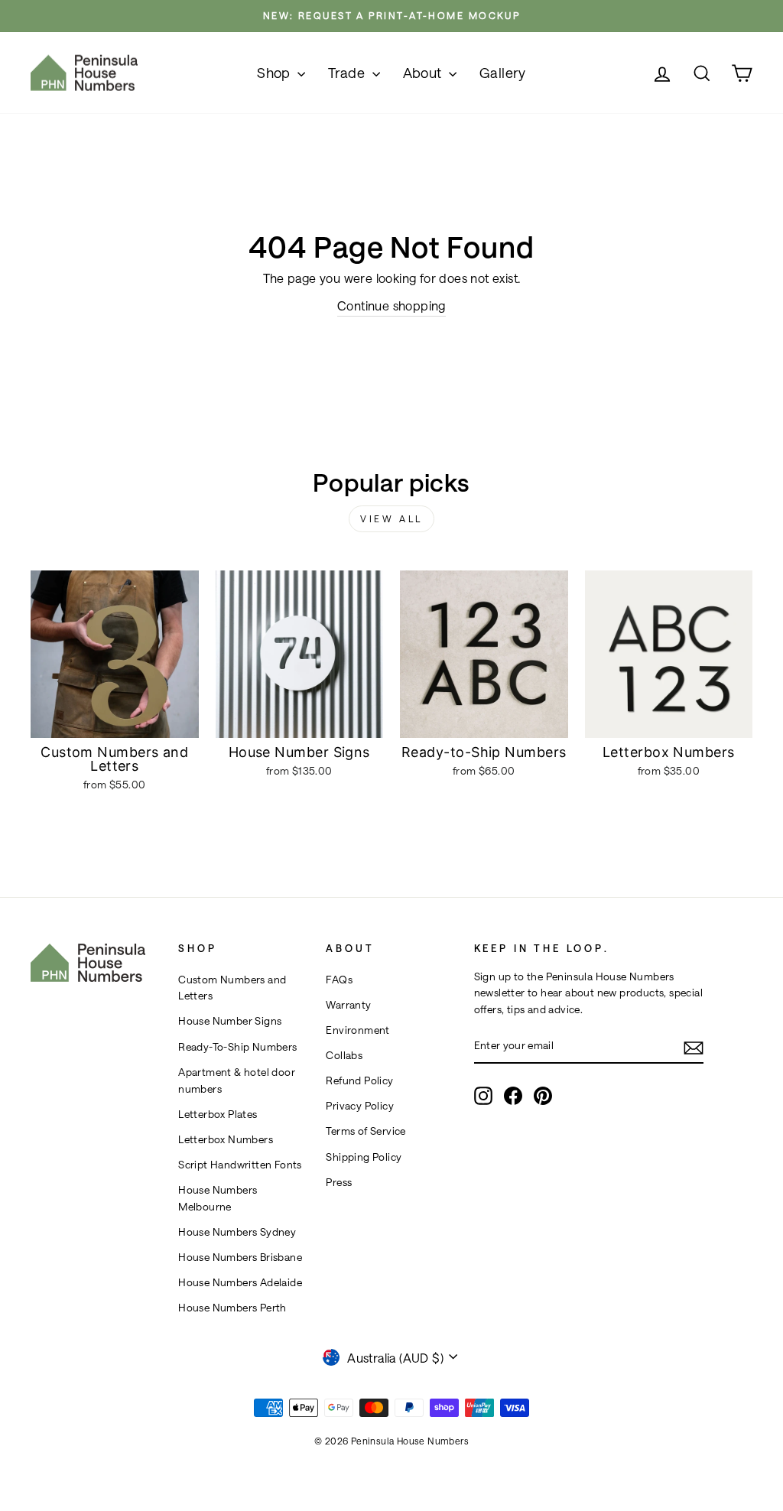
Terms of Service (365, 1131)
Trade (348, 72)
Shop (275, 72)
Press (339, 1182)
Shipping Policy (363, 1157)
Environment (357, 1030)
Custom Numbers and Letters (232, 987)
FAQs (339, 979)
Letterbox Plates (217, 1114)
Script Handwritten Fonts (240, 1164)
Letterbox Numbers (225, 1139)
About (424, 72)
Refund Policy (359, 1080)
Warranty (348, 1005)
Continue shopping (391, 305)
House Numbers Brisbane (240, 1257)
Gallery (502, 72)
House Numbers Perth (232, 1307)
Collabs (344, 1055)
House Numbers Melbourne (217, 1198)
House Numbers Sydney (237, 1232)
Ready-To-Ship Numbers (237, 1047)
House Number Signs (229, 1021)
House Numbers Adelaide (240, 1282)
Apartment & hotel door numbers (236, 1080)
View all (391, 518)
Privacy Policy (360, 1106)
